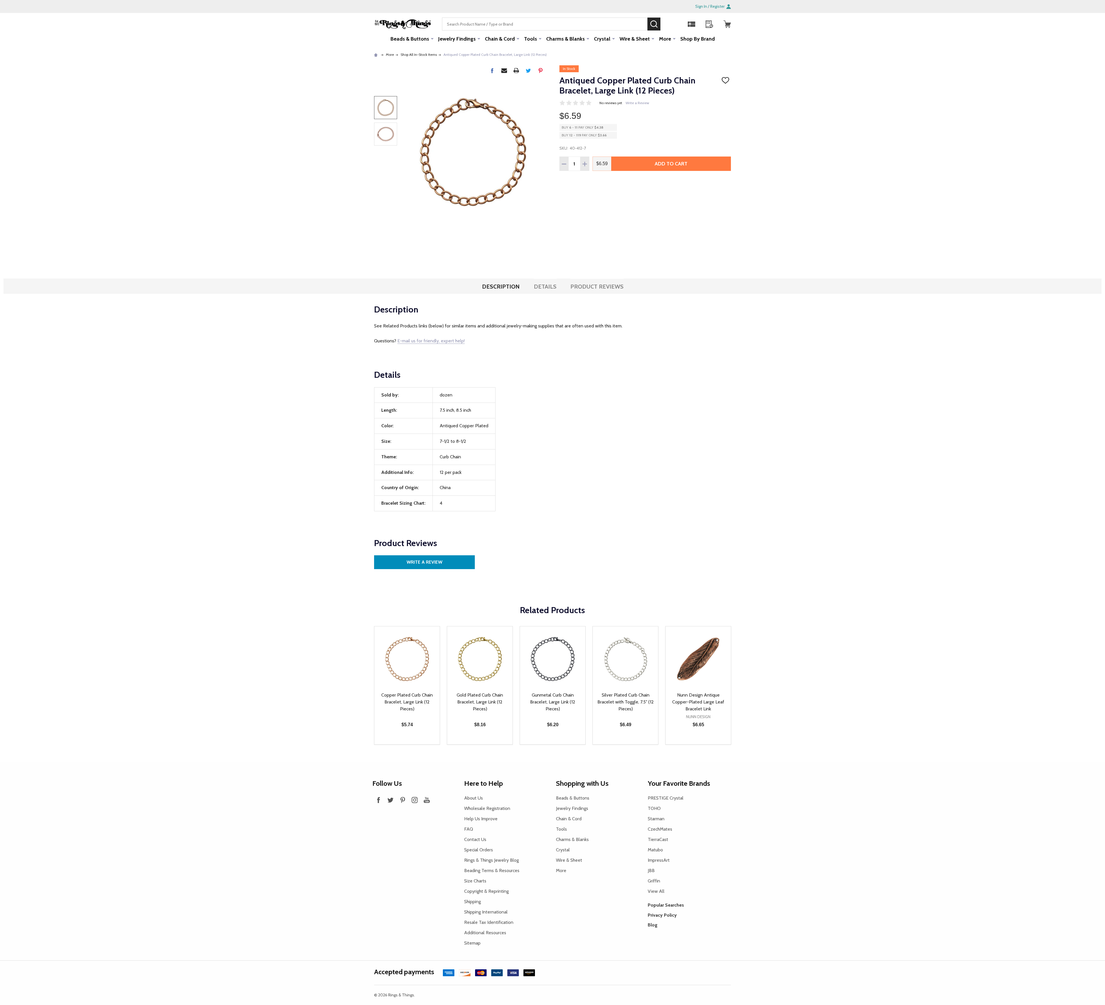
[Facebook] (492, 70)
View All (656, 891)
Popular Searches (666, 905)
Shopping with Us (582, 783)
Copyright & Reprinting (486, 891)
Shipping (472, 901)
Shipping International (486, 912)
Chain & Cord (500, 39)
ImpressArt (659, 860)
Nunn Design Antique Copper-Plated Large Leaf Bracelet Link (698, 702)
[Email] (504, 70)
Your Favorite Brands (679, 783)
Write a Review (637, 103)
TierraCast (658, 839)
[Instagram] (415, 800)
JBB (651, 870)
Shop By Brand (697, 39)
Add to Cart (671, 164)
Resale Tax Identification (488, 922)
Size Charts (475, 881)
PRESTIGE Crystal (665, 798)
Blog (653, 925)
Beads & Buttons (409, 39)
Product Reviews (597, 286)
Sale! (669, 24)
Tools (530, 39)
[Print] (516, 70)
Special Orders (478, 850)
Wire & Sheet (635, 39)
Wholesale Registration (487, 808)
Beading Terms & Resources (491, 870)
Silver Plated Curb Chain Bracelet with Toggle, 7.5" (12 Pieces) (625, 702)
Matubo (655, 850)
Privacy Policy (662, 915)
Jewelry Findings (457, 39)
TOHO (654, 808)
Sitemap (472, 943)
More (665, 39)
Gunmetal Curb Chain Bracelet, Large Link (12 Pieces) (552, 702)
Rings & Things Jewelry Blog (491, 860)
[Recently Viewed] (709, 24)
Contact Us (475, 839)
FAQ (468, 829)
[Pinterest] (540, 70)
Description (501, 286)
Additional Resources (485, 932)
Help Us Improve (481, 818)
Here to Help (483, 783)
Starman (656, 818)
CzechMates (660, 829)
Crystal (602, 39)
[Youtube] (427, 800)
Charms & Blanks (565, 39)
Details (545, 286)
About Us (473, 798)
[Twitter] (528, 70)
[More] (432, 38)
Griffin (654, 881)
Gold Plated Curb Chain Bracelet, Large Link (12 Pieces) (480, 702)
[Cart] (727, 24)
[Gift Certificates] (691, 24)
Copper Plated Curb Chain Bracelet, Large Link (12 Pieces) (407, 702)
